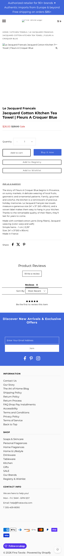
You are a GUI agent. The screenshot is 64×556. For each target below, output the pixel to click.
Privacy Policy (11, 416)
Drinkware (9, 455)
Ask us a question (12, 184)
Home (5, 32)
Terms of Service (13, 420)
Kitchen (8, 463)
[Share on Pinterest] (24, 245)
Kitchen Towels (18, 32)
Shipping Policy (12, 392)
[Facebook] (25, 359)
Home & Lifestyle (13, 451)
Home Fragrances (13, 447)
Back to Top (10, 424)
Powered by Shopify (39, 552)
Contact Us (10, 380)
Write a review (32, 273)
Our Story (9, 384)
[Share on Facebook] (13, 245)
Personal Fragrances (15, 443)
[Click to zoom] (56, 48)
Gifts (6, 467)
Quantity (7, 141)
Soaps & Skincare (13, 439)
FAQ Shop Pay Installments (19, 404)
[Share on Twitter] (18, 245)
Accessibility (10, 408)
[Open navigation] (8, 21)
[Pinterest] (31, 359)
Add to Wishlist (32, 170)
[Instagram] (38, 359)
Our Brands (10, 475)
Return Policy (11, 396)
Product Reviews (32, 266)
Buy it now (47, 152)
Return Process (12, 400)
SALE (6, 471)
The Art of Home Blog (16, 388)
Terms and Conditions (16, 412)
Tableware (9, 459)
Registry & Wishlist (14, 479)
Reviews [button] (29, 284)
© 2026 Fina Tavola (14, 552)
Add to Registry (32, 162)
